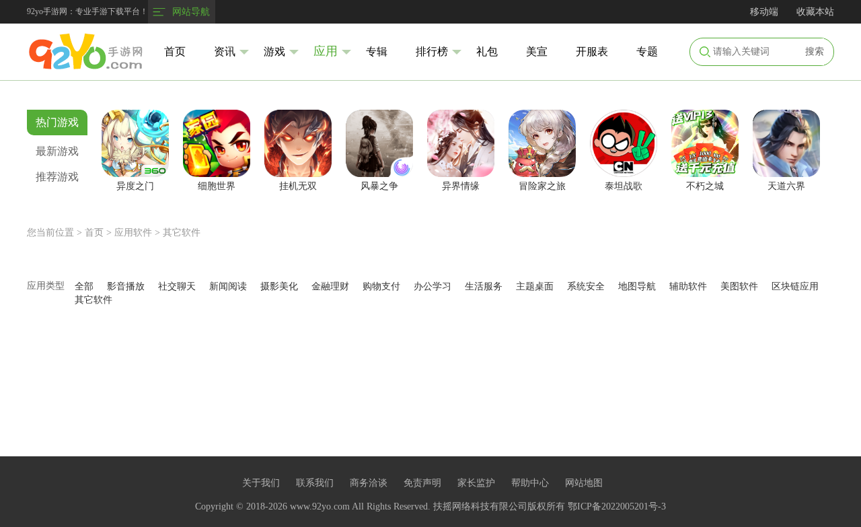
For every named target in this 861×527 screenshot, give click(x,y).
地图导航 (637, 286)
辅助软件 (688, 286)
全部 (84, 286)
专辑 (376, 51)
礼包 (487, 51)
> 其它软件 (177, 232)
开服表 (592, 51)
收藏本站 (815, 12)
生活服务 (483, 286)
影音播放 (126, 286)
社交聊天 (177, 286)
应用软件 (133, 232)
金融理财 (330, 286)
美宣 (537, 51)
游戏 (274, 51)
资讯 (224, 51)
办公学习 (432, 286)
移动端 (764, 12)
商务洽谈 (368, 483)
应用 (325, 51)
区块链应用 (795, 286)
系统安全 (586, 286)
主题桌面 (535, 286)
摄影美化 (279, 286)
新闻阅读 (228, 286)
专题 (647, 51)
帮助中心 (530, 483)
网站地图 (584, 483)
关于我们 (261, 483)
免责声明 (422, 483)
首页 (175, 51)
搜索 (814, 51)
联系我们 (315, 483)
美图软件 (739, 286)
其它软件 (93, 300)
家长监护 (476, 483)
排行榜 (432, 51)
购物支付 (381, 286)
